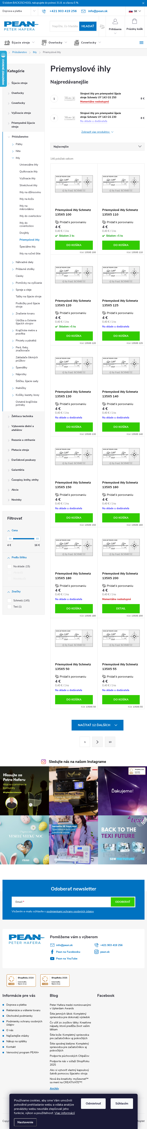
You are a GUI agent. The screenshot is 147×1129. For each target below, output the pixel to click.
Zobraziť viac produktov (95, 132)
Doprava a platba (12, 11)
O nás (9, 1030)
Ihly (18, 158)
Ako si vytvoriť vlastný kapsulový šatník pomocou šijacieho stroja (69, 1071)
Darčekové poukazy (23, 460)
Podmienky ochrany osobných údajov (24, 1023)
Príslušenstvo (20, 137)
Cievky (19, 276)
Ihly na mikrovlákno (27, 207)
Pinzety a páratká (26, 340)
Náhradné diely (24, 262)
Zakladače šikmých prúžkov (27, 359)
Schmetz (21, 600)
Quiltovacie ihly (29, 171)
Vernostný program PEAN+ (22, 1052)
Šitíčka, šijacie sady (27, 381)
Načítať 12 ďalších (94, 725)
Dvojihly (24, 233)
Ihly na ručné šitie (30, 253)
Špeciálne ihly (28, 246)
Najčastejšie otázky (17, 1036)
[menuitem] (20, 43)
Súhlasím (121, 1103)
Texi (17, 606)
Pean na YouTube (66, 958)
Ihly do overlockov (30, 216)
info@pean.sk (64, 945)
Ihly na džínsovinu (30, 192)
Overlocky (17, 93)
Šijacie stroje (19, 83)
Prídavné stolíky (25, 269)
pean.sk (105, 952)
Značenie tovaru (25, 313)
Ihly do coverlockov (27, 224)
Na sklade (21, 566)
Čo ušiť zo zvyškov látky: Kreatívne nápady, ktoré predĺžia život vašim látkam (70, 1026)
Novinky (16, 500)
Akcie (14, 490)
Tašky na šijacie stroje (28, 296)
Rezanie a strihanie (23, 440)
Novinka (19, 578)
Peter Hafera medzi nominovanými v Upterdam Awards (70, 1006)
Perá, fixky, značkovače (22, 349)
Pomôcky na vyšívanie (29, 283)
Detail (121, 608)
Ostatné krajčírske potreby (26, 403)
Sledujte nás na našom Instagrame (77, 761)
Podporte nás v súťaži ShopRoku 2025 (69, 1063)
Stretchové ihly (28, 185)
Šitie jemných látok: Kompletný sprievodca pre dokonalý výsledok (70, 1015)
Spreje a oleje (23, 290)
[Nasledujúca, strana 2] (97, 742)
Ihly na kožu (27, 199)
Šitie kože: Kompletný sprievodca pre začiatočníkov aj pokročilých (69, 1036)
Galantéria (17, 470)
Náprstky (21, 374)
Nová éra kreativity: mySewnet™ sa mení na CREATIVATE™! (69, 1080)
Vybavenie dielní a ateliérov (22, 428)
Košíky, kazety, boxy (27, 395)
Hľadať (88, 26)
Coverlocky (18, 103)
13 (110, 742)
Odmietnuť (93, 1103)
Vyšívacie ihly (27, 178)
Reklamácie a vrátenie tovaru (23, 1010)
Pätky (19, 144)
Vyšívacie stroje (21, 113)
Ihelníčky (21, 388)
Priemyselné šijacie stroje (23, 125)
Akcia (17, 572)
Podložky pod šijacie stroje (28, 305)
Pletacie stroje (20, 450)
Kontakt (11, 1047)
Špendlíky (21, 367)
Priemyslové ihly (29, 240)
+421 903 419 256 (111, 945)
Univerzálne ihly (29, 164)
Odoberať (122, 902)
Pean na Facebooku (68, 952)
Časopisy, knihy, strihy (24, 480)
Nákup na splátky (16, 1041)
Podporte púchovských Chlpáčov (69, 1056)
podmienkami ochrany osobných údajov (70, 911)
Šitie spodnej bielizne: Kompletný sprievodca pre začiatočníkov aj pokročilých (69, 1047)
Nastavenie (25, 1122)
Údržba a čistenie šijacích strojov (26, 322)
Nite (18, 151)
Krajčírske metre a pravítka (26, 332)
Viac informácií (65, 1113)
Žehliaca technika (22, 416)
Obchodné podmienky (19, 1016)
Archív (54, 1088)
